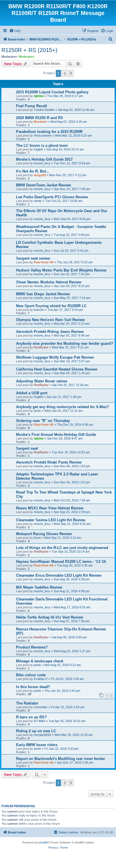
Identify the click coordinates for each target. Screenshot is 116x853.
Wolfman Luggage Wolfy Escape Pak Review (55, 357)
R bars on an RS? (31, 717)
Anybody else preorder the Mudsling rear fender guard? (64, 343)
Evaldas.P (41, 678)
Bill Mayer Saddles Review (39, 587)
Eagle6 (38, 149)
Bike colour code (31, 675)
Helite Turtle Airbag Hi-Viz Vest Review (49, 617)
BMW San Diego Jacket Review (43, 294)
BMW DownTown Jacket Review (43, 185)
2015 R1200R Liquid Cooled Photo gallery (52, 92)
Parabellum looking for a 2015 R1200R (49, 132)
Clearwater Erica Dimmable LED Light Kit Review (58, 575)
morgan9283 (42, 734)
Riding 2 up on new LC (36, 731)
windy (38, 201)
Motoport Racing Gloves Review (44, 534)
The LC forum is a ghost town (42, 145)
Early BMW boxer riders (36, 745)
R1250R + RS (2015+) (29, 50)
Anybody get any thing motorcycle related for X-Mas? (62, 407)
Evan (37, 537)
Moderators (26, 56)
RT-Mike (39, 721)
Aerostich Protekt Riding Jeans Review (50, 331)
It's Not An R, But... (32, 171)
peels (37, 410)
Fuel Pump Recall (31, 106)
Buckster (40, 121)
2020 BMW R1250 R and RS (39, 118)
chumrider (41, 707)
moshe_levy (42, 163)
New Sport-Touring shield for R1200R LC (51, 306)
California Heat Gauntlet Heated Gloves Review (56, 369)
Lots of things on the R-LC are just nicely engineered (62, 548)
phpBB (43, 842)
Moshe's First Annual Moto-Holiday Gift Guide (56, 434)
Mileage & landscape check (39, 661)
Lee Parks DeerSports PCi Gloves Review (52, 197)
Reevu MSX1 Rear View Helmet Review (49, 508)
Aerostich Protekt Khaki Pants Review (49, 462)
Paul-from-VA (43, 262)
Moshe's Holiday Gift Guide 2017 (44, 159)
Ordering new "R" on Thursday (43, 421)
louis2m (39, 309)
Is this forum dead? (33, 687)
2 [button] (65, 73)
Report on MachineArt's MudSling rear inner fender (60, 759)
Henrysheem (43, 135)
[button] (71, 73)
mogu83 (40, 175)
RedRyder (41, 347)
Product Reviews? (32, 647)
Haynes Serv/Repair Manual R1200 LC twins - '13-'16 (61, 561)
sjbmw (39, 96)
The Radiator (27, 703)
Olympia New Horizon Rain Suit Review (50, 320)
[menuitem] (15, 30)
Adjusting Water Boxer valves (41, 381)
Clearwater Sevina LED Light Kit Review (50, 520)
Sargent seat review (33, 258)
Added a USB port (31, 393)
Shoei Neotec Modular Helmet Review (48, 282)
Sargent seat (27, 448)
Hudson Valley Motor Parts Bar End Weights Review (61, 270)
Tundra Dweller (44, 109)
